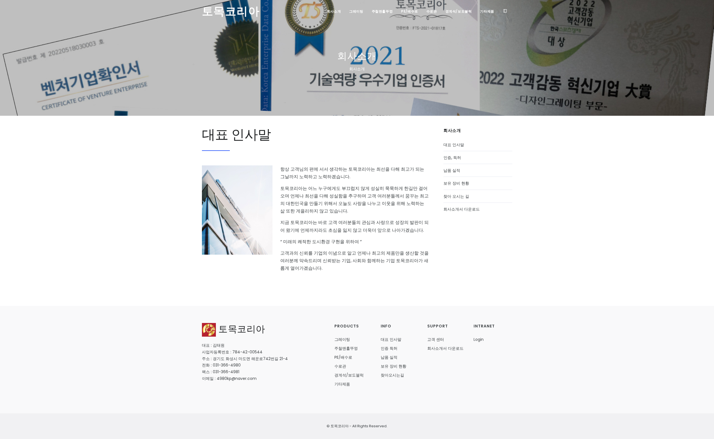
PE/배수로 (409, 11)
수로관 (431, 11)
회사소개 (334, 11)
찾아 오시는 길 (456, 196)
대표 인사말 (453, 145)
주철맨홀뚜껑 (382, 11)
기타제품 (487, 11)
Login (479, 339)
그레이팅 (356, 11)
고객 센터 (435, 339)
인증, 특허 (452, 157)
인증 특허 (389, 348)
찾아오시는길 (392, 375)
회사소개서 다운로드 (461, 209)
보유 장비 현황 (456, 183)
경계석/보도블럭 (458, 11)
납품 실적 (451, 170)
